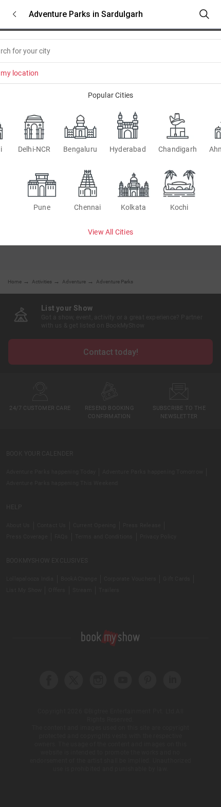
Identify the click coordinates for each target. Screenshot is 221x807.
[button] (14, 14)
